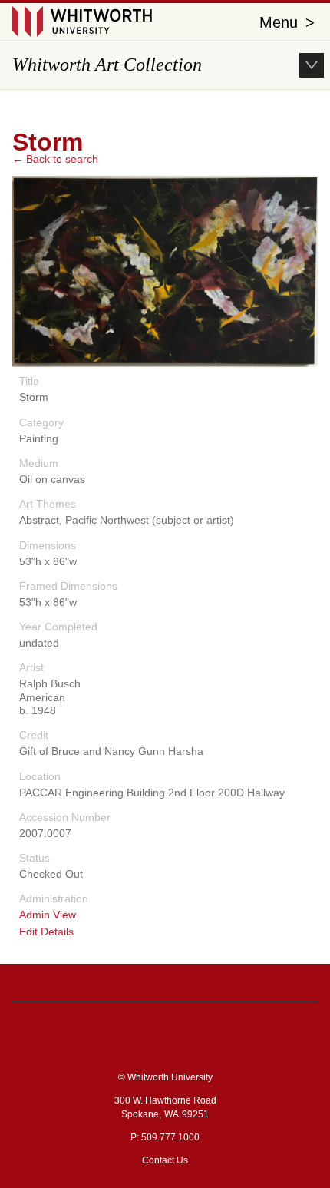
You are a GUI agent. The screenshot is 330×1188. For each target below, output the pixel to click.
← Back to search (55, 159)
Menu (287, 22)
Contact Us (165, 1160)
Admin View (47, 915)
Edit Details (46, 932)
